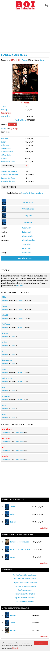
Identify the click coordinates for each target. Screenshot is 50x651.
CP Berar (4, 342)
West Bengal (6, 396)
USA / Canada (6, 438)
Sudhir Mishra (26, 228)
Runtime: (25, 60)
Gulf (3, 447)
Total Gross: (20, 432)
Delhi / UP (5, 315)
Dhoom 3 (13, 630)
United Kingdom (7, 429)
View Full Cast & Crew (25, 258)
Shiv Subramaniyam (28, 240)
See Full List (44, 528)
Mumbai (4, 306)
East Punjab (6, 324)
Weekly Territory (8, 165)
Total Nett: (5, 300)
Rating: (3, 128)
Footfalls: (4, 158)
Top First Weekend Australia (25, 601)
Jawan (12, 507)
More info (15, 648)
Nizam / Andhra (7, 360)
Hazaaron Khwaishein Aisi (14, 55)
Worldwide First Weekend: (9, 175)
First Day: (4, 109)
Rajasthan (5, 333)
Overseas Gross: (6, 148)
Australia (5, 456)
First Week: (4, 138)
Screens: (4, 106)
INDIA (4, 297)
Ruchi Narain (26, 248)
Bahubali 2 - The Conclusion (19, 542)
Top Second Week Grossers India (25, 586)
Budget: (3, 142)
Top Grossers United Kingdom (25, 594)
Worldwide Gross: (7, 152)
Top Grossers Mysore (25, 590)
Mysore (4, 369)
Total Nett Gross (20, 120)
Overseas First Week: (8, 178)
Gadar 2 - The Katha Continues (20, 549)
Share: (21, 300)
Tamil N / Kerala (7, 378)
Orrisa (4, 414)
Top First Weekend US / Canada (25, 597)
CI (2, 351)
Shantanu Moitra (27, 236)
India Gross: (5, 145)
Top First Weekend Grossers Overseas (25, 575)
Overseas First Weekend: (9, 171)
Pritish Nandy (26, 232)
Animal (12, 514)
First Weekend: (6, 116)
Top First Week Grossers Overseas (25, 579)
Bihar (3, 387)
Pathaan (13, 522)
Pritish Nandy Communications (32, 193)
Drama (42, 60)
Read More (19, 285)
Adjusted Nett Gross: (8, 161)
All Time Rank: (6, 155)
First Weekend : (7, 432)
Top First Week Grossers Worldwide (25, 582)
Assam (4, 405)
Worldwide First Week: (8, 181)
